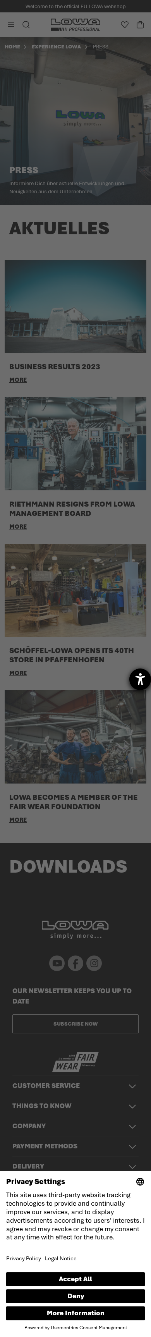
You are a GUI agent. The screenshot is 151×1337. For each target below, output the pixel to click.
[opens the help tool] (140, 679)
